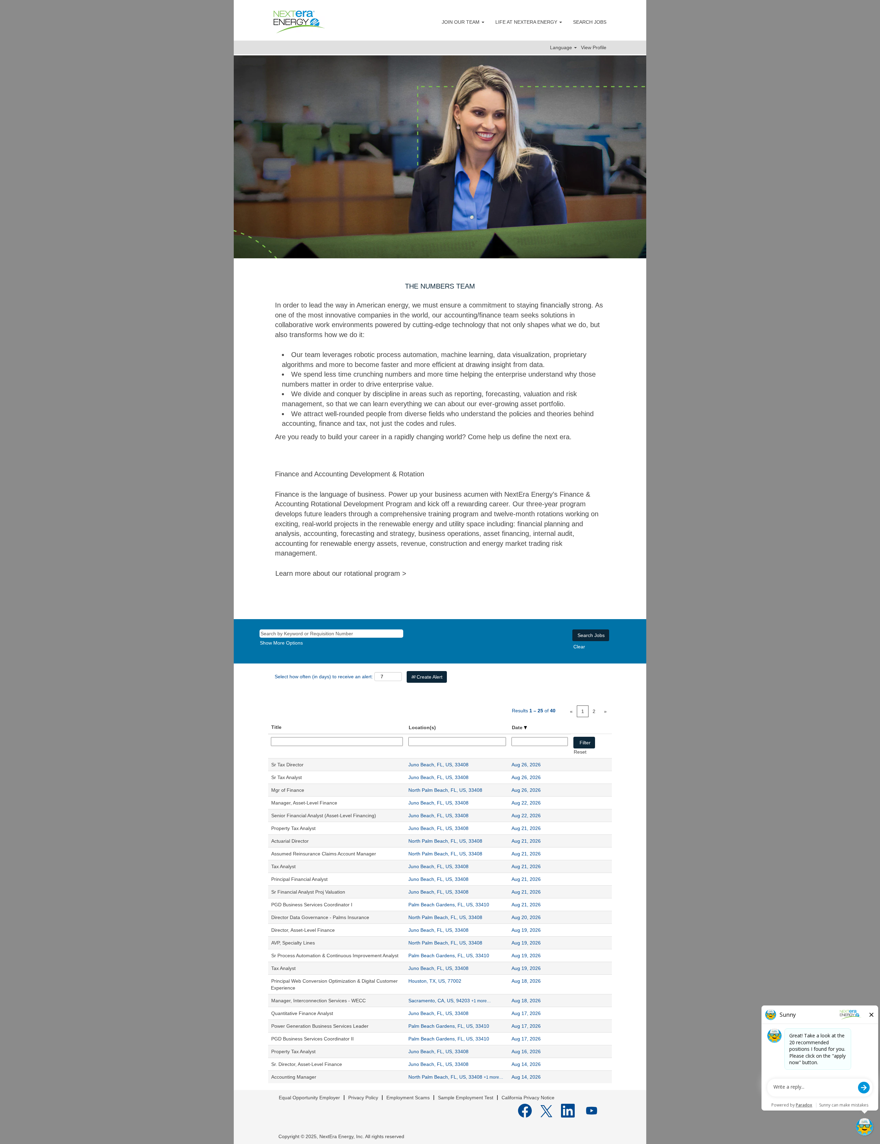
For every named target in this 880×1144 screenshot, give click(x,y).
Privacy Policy (363, 1097)
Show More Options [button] (281, 643)
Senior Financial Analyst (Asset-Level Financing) (323, 815)
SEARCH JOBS (589, 22)
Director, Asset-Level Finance (303, 930)
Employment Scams (408, 1097)
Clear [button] (579, 646)
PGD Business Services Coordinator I (311, 904)
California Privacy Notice (528, 1097)
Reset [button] (580, 752)
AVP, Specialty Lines (293, 943)
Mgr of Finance (287, 790)
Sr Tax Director (287, 764)
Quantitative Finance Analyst (302, 1013)
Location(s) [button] (422, 727)
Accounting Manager (293, 1077)
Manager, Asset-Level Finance (304, 803)
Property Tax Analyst (293, 828)
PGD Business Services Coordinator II (312, 1039)
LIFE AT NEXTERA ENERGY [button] (527, 22)
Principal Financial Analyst (299, 879)
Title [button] (276, 727)
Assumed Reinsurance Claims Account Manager (323, 853)
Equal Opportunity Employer (309, 1097)
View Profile (593, 47)
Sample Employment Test (465, 1097)
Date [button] (518, 727)
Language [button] (561, 47)
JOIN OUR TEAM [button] (461, 22)
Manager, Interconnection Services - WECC (318, 1000)
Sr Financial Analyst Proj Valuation (308, 892)
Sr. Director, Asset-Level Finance (306, 1064)
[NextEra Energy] (299, 22)
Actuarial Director (290, 841)
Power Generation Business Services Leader (319, 1026)
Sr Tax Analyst (286, 777)
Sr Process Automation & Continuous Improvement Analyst (334, 955)
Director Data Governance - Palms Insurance (320, 917)
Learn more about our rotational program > (340, 573)
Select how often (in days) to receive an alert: (324, 676)
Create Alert (428, 677)
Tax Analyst (283, 866)
